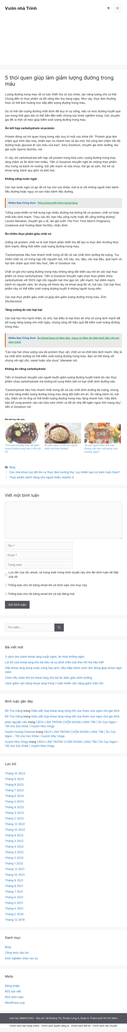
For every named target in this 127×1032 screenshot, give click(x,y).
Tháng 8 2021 (14, 886)
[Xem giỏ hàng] (108, 8)
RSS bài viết (13, 991)
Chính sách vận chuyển (105, 1025)
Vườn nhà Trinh (21, 8)
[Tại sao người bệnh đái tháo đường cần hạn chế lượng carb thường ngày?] (102, 433)
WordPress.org (14, 1002)
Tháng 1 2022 (14, 863)
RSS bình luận (14, 997)
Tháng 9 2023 (14, 779)
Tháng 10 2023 (15, 773)
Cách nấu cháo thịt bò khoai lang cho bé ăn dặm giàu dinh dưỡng (48, 677)
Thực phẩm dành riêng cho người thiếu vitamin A (41, 477)
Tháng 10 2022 (15, 829)
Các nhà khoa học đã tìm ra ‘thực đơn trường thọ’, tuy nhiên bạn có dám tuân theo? (64, 472)
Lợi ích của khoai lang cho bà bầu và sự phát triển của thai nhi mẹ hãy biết (54, 662)
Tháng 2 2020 (14, 914)
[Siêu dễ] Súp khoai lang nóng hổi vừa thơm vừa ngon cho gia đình (75, 710)
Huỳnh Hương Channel (20, 731)
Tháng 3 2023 (14, 812)
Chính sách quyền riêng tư (55, 1025)
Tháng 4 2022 (14, 846)
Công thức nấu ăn (17, 952)
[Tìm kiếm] (59, 627)
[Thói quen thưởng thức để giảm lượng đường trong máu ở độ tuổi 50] (23, 433)
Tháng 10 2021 (15, 874)
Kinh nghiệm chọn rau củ (21, 958)
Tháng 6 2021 (14, 897)
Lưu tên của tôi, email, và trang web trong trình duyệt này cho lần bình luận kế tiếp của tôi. (63, 574)
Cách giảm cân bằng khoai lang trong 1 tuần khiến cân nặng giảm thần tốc (54, 683)
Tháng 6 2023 (14, 796)
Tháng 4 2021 (14, 908)
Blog (12, 467)
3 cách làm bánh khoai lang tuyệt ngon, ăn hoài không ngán (44, 656)
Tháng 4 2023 (14, 807)
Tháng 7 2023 (14, 790)
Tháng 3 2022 (14, 852)
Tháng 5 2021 (14, 903)
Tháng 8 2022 (14, 835)
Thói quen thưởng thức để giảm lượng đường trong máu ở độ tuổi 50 (23, 448)
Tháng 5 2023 (14, 801)
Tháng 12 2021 (14, 869)
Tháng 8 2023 (14, 784)
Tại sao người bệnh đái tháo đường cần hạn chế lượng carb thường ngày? (101, 448)
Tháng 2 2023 (14, 818)
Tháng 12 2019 (15, 919)
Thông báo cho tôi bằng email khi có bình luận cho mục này (47, 585)
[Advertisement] (63, 41)
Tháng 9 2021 (14, 880)
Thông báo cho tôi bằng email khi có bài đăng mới (41, 594)
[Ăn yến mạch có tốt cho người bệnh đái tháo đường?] (63, 433)
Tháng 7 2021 (14, 891)
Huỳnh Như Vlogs (16, 741)
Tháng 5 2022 (14, 841)
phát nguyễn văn (16, 722)
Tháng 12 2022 (15, 824)
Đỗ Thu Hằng (13, 710)
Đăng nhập (12, 985)
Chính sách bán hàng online (24, 1025)
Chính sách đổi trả (80, 1025)
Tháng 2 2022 (14, 857)
